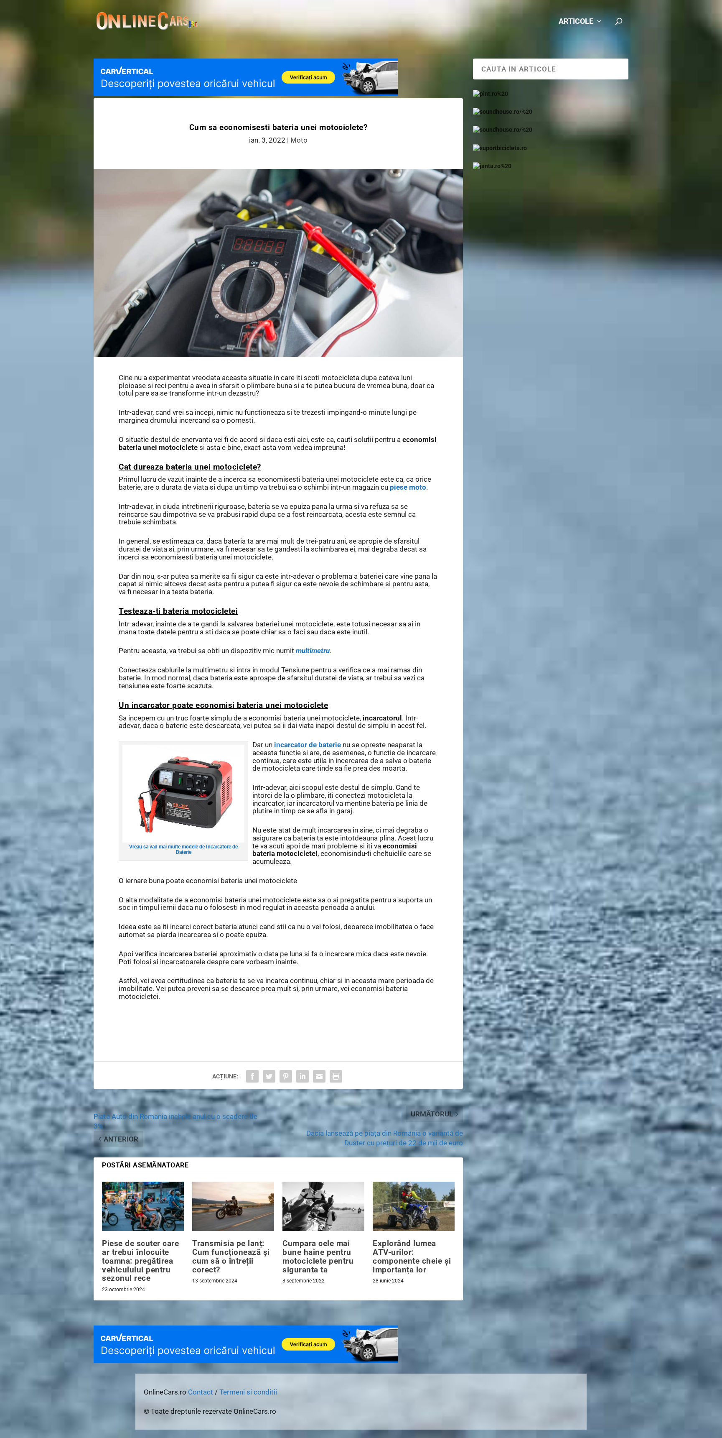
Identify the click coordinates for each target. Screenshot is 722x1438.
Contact (200, 1392)
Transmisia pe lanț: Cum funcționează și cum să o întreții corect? (231, 1257)
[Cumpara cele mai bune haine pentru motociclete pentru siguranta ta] (323, 1206)
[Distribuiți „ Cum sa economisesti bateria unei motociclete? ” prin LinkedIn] (302, 1076)
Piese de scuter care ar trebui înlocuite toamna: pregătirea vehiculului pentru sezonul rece (140, 1261)
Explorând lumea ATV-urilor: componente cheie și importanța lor (412, 1257)
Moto (299, 140)
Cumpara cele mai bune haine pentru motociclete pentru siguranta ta (317, 1257)
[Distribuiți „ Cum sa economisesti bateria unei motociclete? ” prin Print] (336, 1076)
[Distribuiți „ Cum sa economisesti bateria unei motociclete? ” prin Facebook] (252, 1076)
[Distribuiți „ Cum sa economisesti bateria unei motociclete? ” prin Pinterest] (285, 1076)
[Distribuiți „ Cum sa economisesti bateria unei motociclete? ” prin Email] (319, 1076)
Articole (576, 22)
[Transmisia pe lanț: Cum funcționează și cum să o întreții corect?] (233, 1206)
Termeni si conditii (248, 1392)
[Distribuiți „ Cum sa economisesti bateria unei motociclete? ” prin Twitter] (269, 1076)
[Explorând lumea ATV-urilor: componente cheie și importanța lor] (414, 1206)
